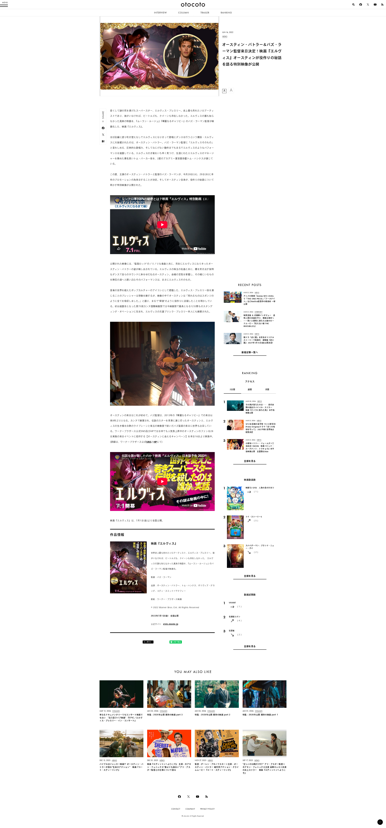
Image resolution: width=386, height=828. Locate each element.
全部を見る (250, 461)
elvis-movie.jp (170, 624)
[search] (353, 5)
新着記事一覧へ (250, 352)
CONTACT (175, 809)
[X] (368, 5)
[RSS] (382, 5)
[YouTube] (375, 5)
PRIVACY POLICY (207, 809)
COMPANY (190, 809)
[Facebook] (360, 5)
